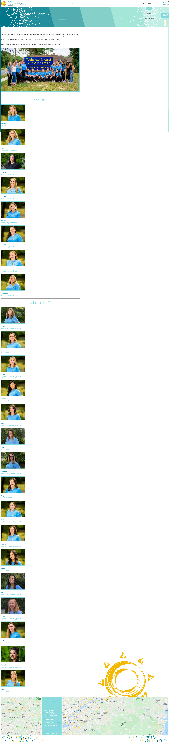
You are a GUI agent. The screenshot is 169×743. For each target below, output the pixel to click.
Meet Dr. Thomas (45, 19)
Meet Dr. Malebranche (26, 19)
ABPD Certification (38, 20)
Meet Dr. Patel (54, 19)
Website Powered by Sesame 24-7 (53, 733)
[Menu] (72, 3)
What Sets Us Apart (22, 20)
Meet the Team (62, 19)
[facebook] (165, 21)
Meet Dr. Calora (37, 19)
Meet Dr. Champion (5, 19)
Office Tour (31, 20)
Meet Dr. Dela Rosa (15, 19)
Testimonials (47, 20)
